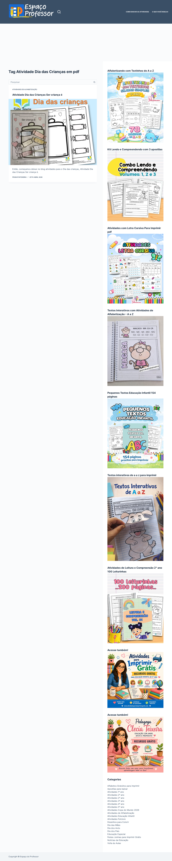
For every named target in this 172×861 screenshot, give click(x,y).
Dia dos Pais (113, 831)
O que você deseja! (160, 12)
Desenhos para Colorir (118, 822)
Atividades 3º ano (115, 801)
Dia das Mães (113, 825)
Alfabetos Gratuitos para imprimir (123, 786)
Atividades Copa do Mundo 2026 (123, 810)
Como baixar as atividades (137, 12)
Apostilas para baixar (117, 789)
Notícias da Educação (117, 840)
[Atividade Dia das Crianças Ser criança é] (53, 132)
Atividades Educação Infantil (120, 816)
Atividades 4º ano (115, 804)
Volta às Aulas (114, 843)
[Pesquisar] (59, 11)
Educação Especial (116, 834)
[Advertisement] (86, 42)
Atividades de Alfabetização (24, 89)
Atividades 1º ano (115, 792)
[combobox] (50, 82)
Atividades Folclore (116, 819)
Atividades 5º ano (115, 807)
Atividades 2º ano (115, 795)
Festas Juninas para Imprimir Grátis (124, 837)
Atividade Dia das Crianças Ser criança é (37, 94)
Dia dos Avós (113, 828)
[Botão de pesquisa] (94, 82)
